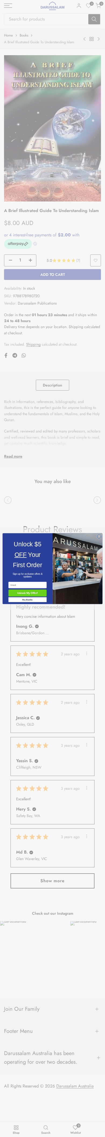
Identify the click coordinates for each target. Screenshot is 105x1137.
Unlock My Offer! (27, 592)
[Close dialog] (99, 536)
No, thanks (27, 599)
